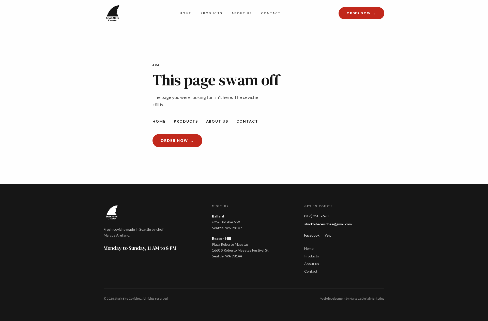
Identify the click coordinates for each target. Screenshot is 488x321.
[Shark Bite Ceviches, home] (113, 13)
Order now (365, 14)
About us (242, 13)
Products (211, 13)
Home (185, 13)
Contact (271, 13)
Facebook (311, 235)
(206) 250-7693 (316, 216)
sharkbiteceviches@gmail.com (328, 224)
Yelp (328, 235)
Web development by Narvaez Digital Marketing (352, 298)
